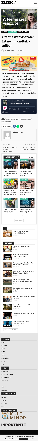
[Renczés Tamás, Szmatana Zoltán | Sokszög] (7, 299)
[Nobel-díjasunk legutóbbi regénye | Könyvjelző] (7, 257)
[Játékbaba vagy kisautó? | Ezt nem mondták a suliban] (11, 184)
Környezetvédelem (6, 121)
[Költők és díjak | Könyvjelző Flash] (7, 315)
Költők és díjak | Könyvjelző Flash (23, 313)
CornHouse (4, 380)
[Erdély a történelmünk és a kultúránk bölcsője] (7, 233)
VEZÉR (26, 32)
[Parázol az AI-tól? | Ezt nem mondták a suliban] (11, 164)
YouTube (3, 400)
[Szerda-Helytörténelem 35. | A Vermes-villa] (7, 307)
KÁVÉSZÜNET (12, 32)
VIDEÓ (3, 364)
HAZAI (3, 352)
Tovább (32, 439)
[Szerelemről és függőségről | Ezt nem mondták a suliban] (27, 203)
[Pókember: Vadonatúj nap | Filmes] (7, 248)
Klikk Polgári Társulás (7, 374)
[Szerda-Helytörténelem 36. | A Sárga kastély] (7, 290)
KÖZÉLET (4, 342)
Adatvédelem (5, 384)
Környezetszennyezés (26, 119)
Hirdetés (3, 387)
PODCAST (20, 32)
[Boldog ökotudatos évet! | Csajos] (11, 203)
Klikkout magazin (6, 377)
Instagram (4, 403)
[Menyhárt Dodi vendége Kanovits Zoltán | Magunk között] (7, 273)
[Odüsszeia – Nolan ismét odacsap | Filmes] (7, 324)
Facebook (4, 397)
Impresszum (4, 371)
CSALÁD (4, 355)
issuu (2, 406)
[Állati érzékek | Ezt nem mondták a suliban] (27, 184)
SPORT (3, 348)
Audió (5, 32)
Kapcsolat (4, 390)
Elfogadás (24, 439)
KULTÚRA (4, 345)
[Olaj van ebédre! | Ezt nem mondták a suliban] (27, 164)
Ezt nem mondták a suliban (12, 119)
